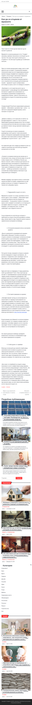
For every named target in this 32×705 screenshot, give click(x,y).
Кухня (3, 587)
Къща (2, 589)
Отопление (4, 600)
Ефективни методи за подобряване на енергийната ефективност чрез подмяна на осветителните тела (16, 664)
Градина (3, 576)
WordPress (18, 702)
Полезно (3, 603)
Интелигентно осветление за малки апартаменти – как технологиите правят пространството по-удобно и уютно (15, 637)
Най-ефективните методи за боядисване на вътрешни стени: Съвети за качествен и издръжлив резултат (16, 555)
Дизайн (3, 579)
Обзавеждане (5, 598)
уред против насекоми (20, 312)
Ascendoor (28, 701)
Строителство (5, 506)
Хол (2, 611)
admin (12, 24)
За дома (3, 581)
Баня (2, 571)
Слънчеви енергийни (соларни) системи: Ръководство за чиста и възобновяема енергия (16, 417)
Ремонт (4, 532)
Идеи (2, 584)
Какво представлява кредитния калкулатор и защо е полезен (15, 467)
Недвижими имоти (6, 595)
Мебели (3, 592)
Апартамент (4, 568)
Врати (3, 573)
